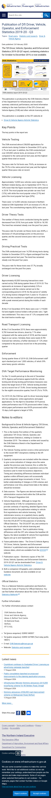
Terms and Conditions (25, 725)
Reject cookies (20, 793)
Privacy (38, 725)
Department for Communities (14, 747)
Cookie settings (8, 753)
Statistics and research (28, 36)
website (7, 575)
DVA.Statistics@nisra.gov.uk (21, 644)
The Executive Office (10, 740)
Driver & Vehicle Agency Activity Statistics (21, 120)
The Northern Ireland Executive (18, 735)
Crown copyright (8, 725)
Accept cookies (39, 793)
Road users (13, 36)
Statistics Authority (10, 594)
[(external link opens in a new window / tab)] (18, 713)
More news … (7, 703)
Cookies (5, 728)
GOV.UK (43, 550)
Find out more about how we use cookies (19, 786)
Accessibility (15, 728)
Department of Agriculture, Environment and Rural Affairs (25, 743)
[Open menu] (4, 15)
